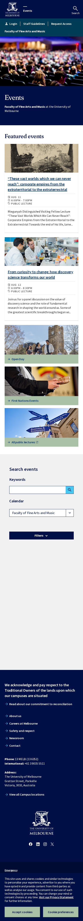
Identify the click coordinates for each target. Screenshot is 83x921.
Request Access (61, 24)
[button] (41, 513)
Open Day (18, 359)
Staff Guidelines (34, 24)
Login (11, 24)
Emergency (11, 870)
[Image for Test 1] (41, 158)
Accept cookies (22, 912)
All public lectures (23, 442)
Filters (39, 535)
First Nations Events (25, 400)
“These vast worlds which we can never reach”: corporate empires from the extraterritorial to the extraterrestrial (39, 184)
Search (76, 13)
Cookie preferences (61, 912)
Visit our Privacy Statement (56, 897)
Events (27, 10)
